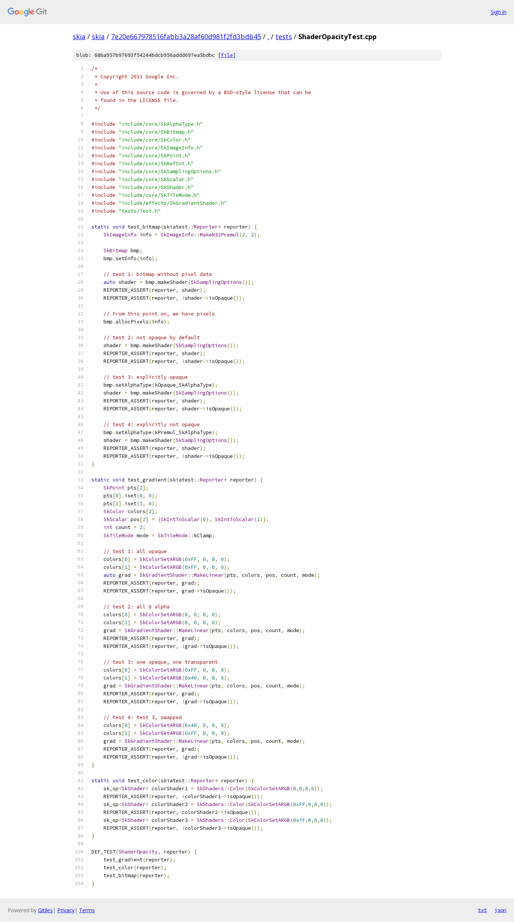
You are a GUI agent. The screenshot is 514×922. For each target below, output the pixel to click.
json (500, 910)
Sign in (498, 11)
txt (482, 910)
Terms (87, 910)
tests (283, 36)
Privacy (66, 910)
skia (79, 36)
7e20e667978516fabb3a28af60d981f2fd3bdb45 (186, 36)
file (227, 55)
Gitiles (45, 910)
